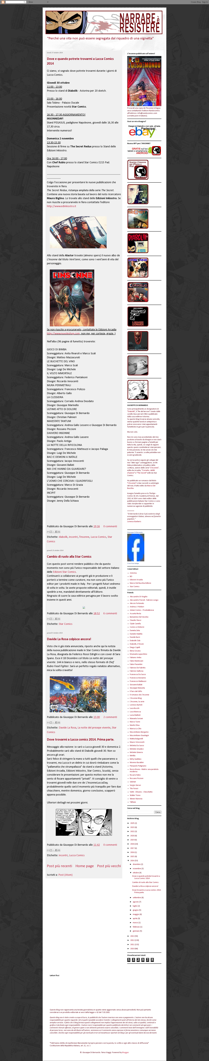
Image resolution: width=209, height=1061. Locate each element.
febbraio (136, 927)
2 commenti (110, 717)
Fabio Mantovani (136, 661)
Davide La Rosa (67, 727)
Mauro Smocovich (137, 742)
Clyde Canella (135, 624)
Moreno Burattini (137, 762)
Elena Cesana (135, 651)
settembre (137, 898)
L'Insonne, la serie (137, 702)
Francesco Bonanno (138, 678)
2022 (132, 831)
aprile (135, 918)
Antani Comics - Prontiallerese (142, 610)
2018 (132, 844)
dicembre (137, 864)
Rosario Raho (135, 775)
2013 (132, 936)
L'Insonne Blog (136, 698)
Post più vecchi (109, 866)
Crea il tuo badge (133, 563)
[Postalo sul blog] (50, 531)
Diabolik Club (135, 641)
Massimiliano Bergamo (139, 732)
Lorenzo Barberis (134, 522)
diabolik (63, 537)
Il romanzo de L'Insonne (139, 695)
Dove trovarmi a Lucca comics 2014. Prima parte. (80, 739)
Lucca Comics (98, 537)
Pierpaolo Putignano (138, 766)
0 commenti (110, 526)
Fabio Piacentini (136, 664)
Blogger (125, 1052)
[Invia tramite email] (48, 531)
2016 (132, 852)
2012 (132, 940)
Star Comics (65, 624)
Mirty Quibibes (135, 759)
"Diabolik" (131, 411)
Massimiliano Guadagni (139, 735)
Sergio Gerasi (135, 785)
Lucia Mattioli (135, 715)
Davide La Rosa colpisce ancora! (69, 639)
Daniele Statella (136, 634)
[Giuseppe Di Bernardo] (135, 561)
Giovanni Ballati (136, 685)
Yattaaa (133, 802)
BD (131, 576)
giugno (136, 910)
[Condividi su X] (53, 531)
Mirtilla (132, 756)
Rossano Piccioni (136, 778)
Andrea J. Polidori (137, 607)
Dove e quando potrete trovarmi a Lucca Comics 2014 (146, 877)
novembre (137, 869)
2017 (132, 848)
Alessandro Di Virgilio (138, 597)
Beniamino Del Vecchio (139, 617)
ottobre (136, 873)
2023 (132, 827)
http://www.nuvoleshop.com (63, 333)
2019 (132, 840)
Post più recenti (59, 866)
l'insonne (84, 537)
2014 (132, 861)
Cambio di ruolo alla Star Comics (69, 557)
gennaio (136, 931)
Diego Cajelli (135, 647)
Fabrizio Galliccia (136, 671)
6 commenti (110, 613)
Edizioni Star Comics (64, 572)
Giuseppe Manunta (137, 688)
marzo (135, 923)
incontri (73, 537)
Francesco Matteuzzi (138, 681)
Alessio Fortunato (137, 603)
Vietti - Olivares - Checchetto (141, 792)
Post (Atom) (65, 875)
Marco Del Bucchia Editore (140, 583)
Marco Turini (135, 722)
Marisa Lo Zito (135, 729)
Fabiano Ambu (135, 658)
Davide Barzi (135, 637)
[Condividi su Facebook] (56, 531)
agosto (136, 902)
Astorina (133, 573)
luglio (135, 906)
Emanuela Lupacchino (138, 654)
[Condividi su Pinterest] (59, 531)
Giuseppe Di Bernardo (135, 532)
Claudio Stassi (135, 620)
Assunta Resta (135, 614)
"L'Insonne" (154, 468)
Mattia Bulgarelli (136, 739)
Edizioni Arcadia (136, 580)
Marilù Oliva (134, 725)
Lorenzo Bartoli (136, 705)
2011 (132, 945)
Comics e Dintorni (137, 627)
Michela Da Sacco (137, 746)
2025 (132, 823)
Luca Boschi (134, 708)
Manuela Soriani (136, 719)
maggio (136, 914)
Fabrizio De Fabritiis (138, 668)
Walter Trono (135, 795)
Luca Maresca (135, 712)
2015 (132, 856)
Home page (84, 866)
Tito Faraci (134, 789)
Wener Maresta (136, 799)
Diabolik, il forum (137, 644)
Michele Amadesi (137, 749)
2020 (132, 836)
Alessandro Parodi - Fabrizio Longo (144, 600)
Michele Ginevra (136, 752)
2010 (132, 949)
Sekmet (133, 782)
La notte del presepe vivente (94, 727)
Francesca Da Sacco (138, 674)
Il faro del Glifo (136, 691)
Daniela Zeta (135, 630)
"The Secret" (142, 473)
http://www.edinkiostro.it (61, 206)
